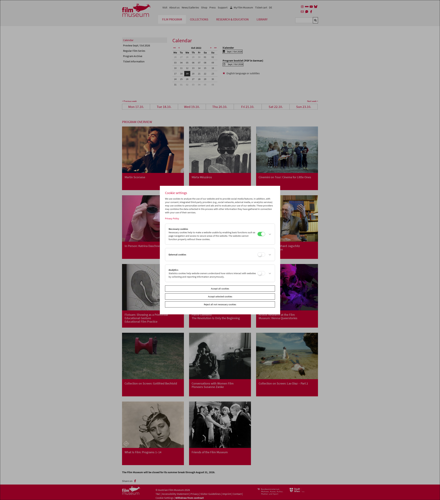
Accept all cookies (220, 288)
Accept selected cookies (220, 296)
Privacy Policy (172, 218)
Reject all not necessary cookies (220, 304)
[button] (269, 234)
